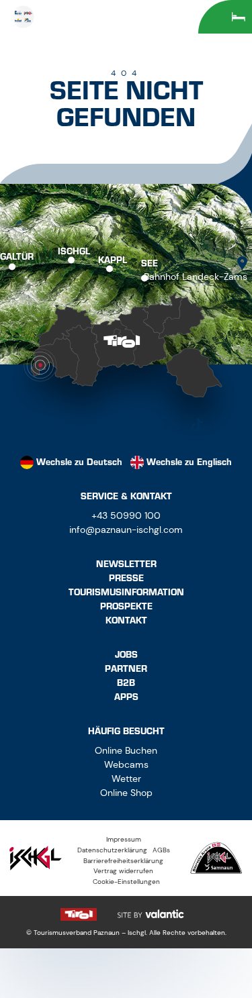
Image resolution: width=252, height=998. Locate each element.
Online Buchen (126, 750)
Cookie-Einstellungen (126, 881)
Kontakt (126, 620)
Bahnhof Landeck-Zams (195, 276)
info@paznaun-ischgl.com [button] (126, 529)
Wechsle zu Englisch (189, 462)
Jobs (126, 654)
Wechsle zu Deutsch (79, 462)
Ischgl (74, 251)
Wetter (126, 778)
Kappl (112, 259)
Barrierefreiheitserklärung (123, 860)
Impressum (123, 839)
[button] (56, 425)
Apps (126, 697)
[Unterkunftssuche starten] (225, 17)
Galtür (17, 256)
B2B (126, 683)
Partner (126, 668)
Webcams (126, 764)
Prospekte (126, 606)
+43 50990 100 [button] (126, 515)
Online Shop (126, 793)
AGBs (161, 850)
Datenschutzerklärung (112, 850)
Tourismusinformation (126, 592)
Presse (126, 578)
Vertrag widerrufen (123, 870)
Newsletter (126, 564)
